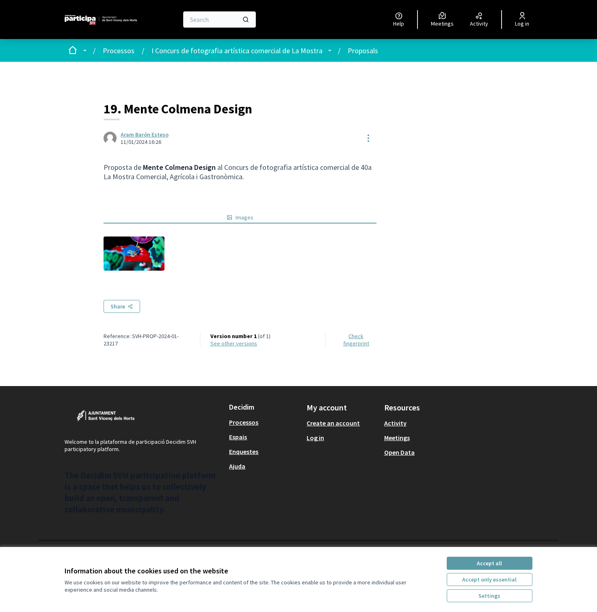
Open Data (399, 452)
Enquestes (243, 451)
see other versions (233, 343)
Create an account (333, 423)
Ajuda (237, 466)
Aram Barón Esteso (145, 134)
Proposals (363, 50)
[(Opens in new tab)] (134, 254)
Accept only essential (489, 579)
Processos (118, 50)
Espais (238, 437)
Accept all (489, 563)
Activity (395, 423)
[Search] (245, 19)
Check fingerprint (356, 339)
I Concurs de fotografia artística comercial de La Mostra (236, 50)
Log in (315, 438)
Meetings (397, 438)
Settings (489, 595)
